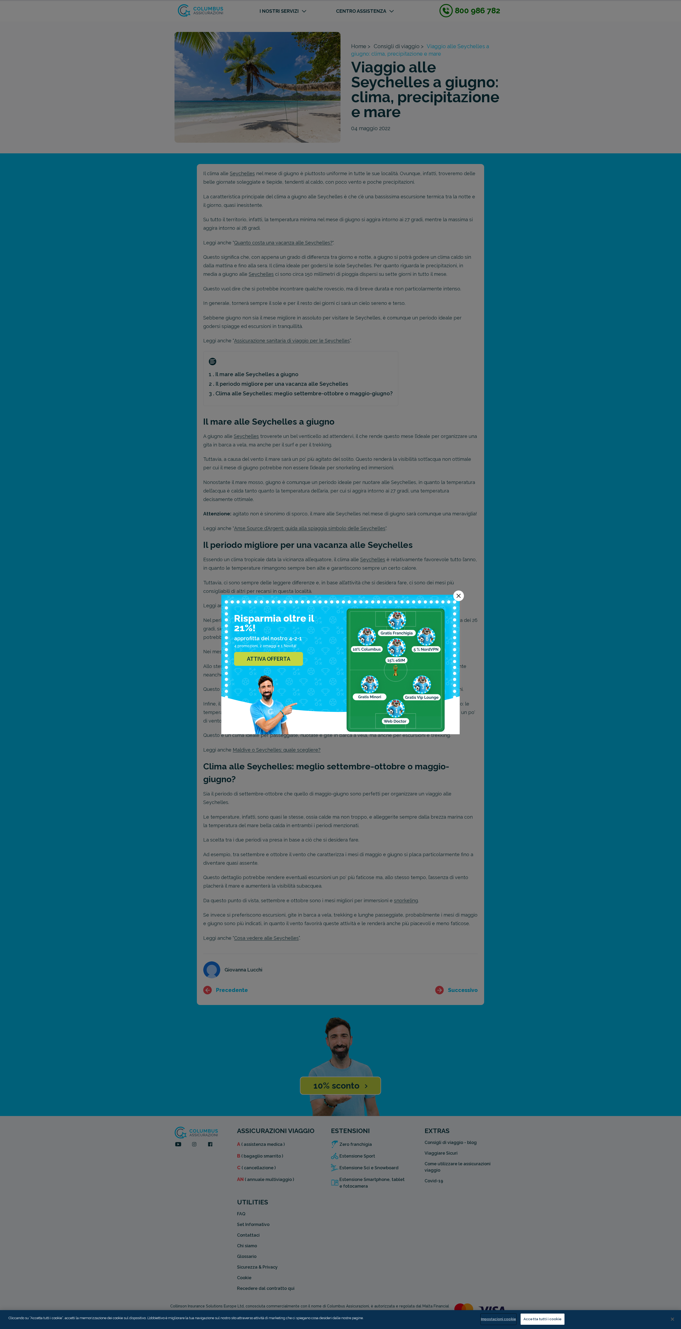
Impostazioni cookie (498, 1319)
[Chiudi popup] (458, 595)
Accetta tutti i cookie (543, 1319)
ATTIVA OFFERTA (268, 659)
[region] (340, 1319)
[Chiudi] (672, 1319)
